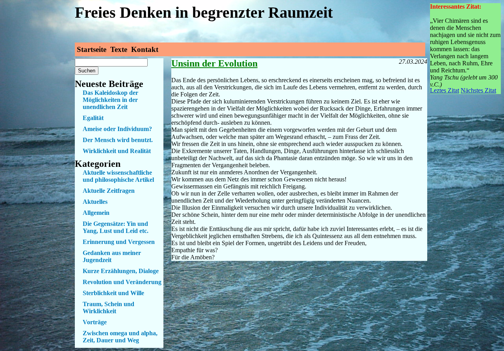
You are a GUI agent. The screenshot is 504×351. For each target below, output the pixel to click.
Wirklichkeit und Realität (117, 151)
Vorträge (95, 322)
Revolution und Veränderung (122, 282)
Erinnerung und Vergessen (119, 241)
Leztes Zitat (444, 90)
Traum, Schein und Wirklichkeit (108, 307)
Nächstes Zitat (478, 90)
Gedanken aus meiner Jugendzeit (112, 256)
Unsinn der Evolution (214, 63)
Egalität (93, 118)
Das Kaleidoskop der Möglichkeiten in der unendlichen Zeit (110, 99)
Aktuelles (95, 201)
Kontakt (144, 49)
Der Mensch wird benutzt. (118, 140)
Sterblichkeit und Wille (113, 293)
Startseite (91, 49)
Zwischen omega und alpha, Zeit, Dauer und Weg (120, 337)
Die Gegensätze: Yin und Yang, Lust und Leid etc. (115, 227)
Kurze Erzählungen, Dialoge (121, 271)
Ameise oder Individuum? (117, 129)
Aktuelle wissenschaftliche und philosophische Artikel (118, 176)
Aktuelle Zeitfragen (109, 190)
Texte (118, 49)
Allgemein (96, 212)
